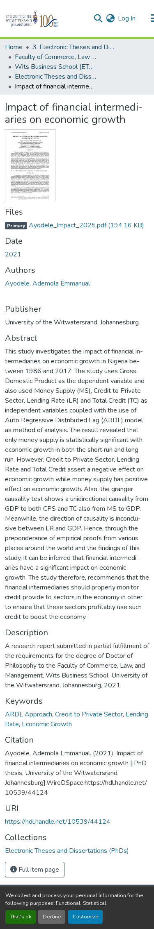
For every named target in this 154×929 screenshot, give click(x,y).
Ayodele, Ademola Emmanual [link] (47, 283)
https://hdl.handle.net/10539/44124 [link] (57, 821)
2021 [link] (13, 254)
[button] (46, 18)
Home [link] (14, 47)
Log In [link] (127, 18)
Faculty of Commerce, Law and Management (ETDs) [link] (56, 56)
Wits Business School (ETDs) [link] (56, 66)
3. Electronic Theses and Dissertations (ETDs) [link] (73, 47)
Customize (85, 916)
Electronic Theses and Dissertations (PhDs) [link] (56, 76)
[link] (77, 225)
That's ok (20, 916)
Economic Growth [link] (47, 724)
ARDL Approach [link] (28, 714)
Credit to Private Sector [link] (89, 714)
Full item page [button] (38, 869)
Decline (52, 916)
